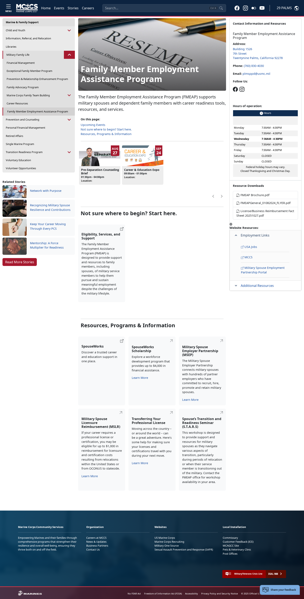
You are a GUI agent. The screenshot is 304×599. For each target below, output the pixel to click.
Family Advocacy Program (23, 87)
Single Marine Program (20, 144)
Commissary (230, 538)
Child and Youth (15, 30)
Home (46, 8)
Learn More (140, 378)
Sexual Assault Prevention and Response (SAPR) (183, 549)
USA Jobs (250, 247)
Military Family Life (17, 55)
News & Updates (96, 541)
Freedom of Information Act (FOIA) (163, 593)
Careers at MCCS (96, 538)
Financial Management (21, 63)
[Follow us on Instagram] (241, 89)
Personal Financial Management (25, 127)
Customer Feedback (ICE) (238, 541)
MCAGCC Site (231, 545)
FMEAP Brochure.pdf (254, 195)
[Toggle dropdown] (69, 30)
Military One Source (166, 545)
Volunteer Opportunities (21, 168)
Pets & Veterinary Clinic (237, 549)
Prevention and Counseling (22, 119)
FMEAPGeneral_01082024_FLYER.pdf (265, 203)
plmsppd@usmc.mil (256, 74)
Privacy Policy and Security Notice (219, 593)
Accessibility (191, 593)
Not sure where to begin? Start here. (106, 129)
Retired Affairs (14, 136)
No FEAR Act (134, 593)
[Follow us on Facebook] (235, 89)
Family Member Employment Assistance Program (37, 111)
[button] (237, 8)
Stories (73, 8)
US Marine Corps (164, 538)
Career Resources (17, 103)
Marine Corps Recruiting (169, 541)
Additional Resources (257, 285)
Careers (88, 8)
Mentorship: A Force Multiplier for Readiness (47, 245)
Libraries (11, 46)
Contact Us (93, 549)
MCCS (248, 257)
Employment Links (255, 235)
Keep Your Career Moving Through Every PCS (48, 226)
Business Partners (97, 545)
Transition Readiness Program (24, 152)
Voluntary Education (18, 160)
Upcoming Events (93, 125)
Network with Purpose (45, 191)
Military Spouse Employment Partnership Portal (263, 270)
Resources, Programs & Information (106, 134)
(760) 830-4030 (254, 66)
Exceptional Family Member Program (29, 71)
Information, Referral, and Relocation (28, 38)
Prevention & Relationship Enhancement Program (37, 79)
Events (59, 8)
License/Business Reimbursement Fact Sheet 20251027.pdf (265, 213)
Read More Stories (19, 262)
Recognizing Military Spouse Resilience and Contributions (50, 207)
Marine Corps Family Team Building (28, 95)
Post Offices (230, 554)
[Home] (27, 8)
